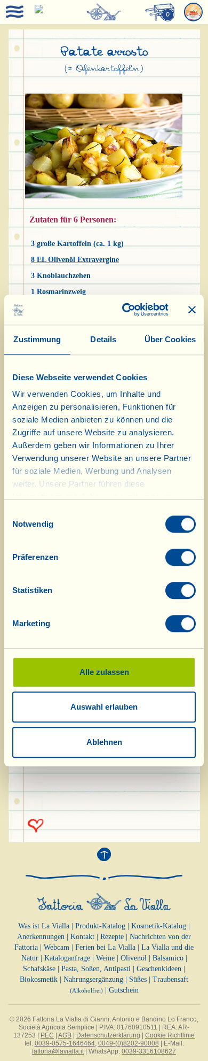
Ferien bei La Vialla (105, 947)
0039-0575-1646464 (65, 1043)
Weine (105, 958)
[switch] (180, 557)
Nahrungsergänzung (93, 979)
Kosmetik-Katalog (158, 926)
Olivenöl (134, 958)
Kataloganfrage (67, 958)
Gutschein (124, 990)
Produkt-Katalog (100, 926)
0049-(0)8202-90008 (128, 1043)
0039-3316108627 (149, 1051)
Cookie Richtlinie (170, 1035)
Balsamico (168, 958)
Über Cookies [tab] (170, 339)
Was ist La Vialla (43, 926)
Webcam (56, 947)
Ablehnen (104, 742)
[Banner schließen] (192, 309)
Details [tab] (103, 339)
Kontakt (82, 937)
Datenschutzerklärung (108, 1035)
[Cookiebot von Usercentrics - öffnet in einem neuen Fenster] (126, 310)
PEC (47, 1035)
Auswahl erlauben (104, 706)
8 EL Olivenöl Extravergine (75, 260)
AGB (64, 1035)
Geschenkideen (159, 969)
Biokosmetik (39, 979)
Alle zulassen (104, 671)
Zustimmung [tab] (37, 339)
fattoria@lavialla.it (58, 1051)
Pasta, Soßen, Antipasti (96, 969)
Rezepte (112, 937)
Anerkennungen (41, 937)
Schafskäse (39, 969)
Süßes (138, 979)
